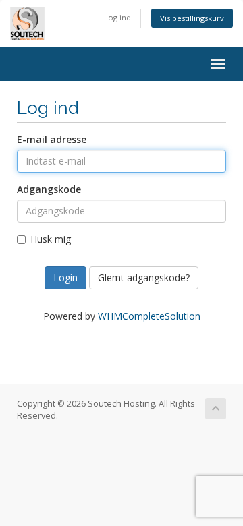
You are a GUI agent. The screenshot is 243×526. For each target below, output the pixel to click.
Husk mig (50, 239)
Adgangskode (49, 189)
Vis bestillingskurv (192, 18)
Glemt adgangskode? (144, 277)
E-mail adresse (51, 139)
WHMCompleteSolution (149, 316)
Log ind (117, 17)
